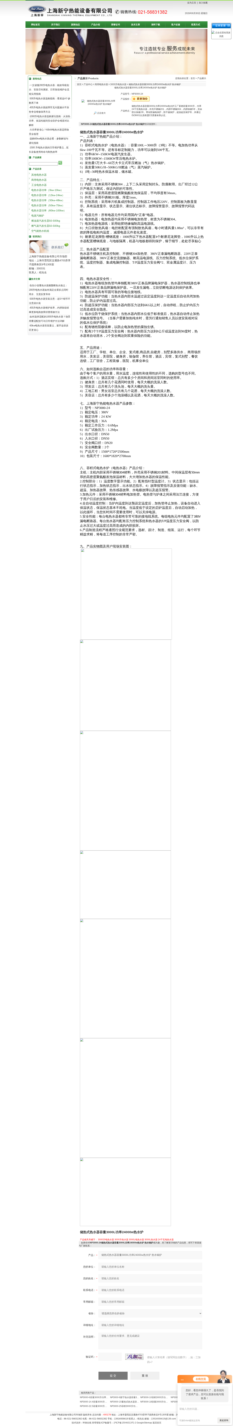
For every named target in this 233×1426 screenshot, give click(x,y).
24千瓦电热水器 (166, 1239)
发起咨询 (224, 1420)
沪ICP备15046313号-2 (125, 1422)
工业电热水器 (39, 185)
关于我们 (55, 24)
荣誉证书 (115, 24)
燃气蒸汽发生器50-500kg (45, 225)
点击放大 (101, 113)
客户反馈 (175, 24)
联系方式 (195, 24)
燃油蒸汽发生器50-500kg (45, 220)
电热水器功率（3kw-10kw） (47, 190)
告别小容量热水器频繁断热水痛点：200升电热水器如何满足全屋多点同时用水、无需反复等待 (48, 290)
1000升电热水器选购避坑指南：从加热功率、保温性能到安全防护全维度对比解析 (49, 120)
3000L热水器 (151, 1239)
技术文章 (135, 24)
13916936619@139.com (163, 1418)
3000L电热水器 (136, 1239)
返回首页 (157, 1422)
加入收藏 (203, 2)
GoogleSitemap (144, 1422)
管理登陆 (96, 1422)
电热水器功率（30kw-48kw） (48, 200)
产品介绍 (95, 24)
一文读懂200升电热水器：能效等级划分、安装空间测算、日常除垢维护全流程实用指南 (49, 89)
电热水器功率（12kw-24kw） (48, 195)
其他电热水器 (39, 174)
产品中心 (88, 84)
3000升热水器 (121, 1239)
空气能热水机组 (40, 230)
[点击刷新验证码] (134, 1357)
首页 (193, 78)
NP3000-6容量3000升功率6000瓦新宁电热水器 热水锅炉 (108, 1397)
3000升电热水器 (118, 84)
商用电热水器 (39, 179)
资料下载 (155, 24)
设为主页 (191, 2)
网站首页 (35, 24)
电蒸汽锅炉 (37, 215)
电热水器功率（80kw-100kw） (48, 210)
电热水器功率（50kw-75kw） (48, 205)
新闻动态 (75, 24)
